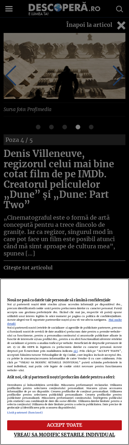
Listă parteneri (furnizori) (25, 412)
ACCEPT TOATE (64, 425)
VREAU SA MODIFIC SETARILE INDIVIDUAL (64, 434)
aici (75, 351)
